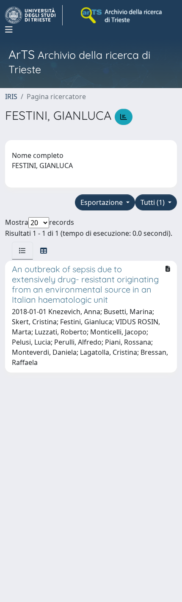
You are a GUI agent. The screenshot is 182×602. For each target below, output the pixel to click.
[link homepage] (34, 15)
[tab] (22, 251)
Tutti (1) (153, 202)
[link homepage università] (122, 15)
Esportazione (102, 202)
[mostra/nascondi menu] (9, 29)
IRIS (11, 96)
